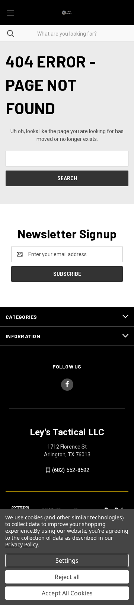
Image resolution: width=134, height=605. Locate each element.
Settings (67, 560)
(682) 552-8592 (70, 470)
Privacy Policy (21, 544)
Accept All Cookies (67, 593)
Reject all (67, 577)
